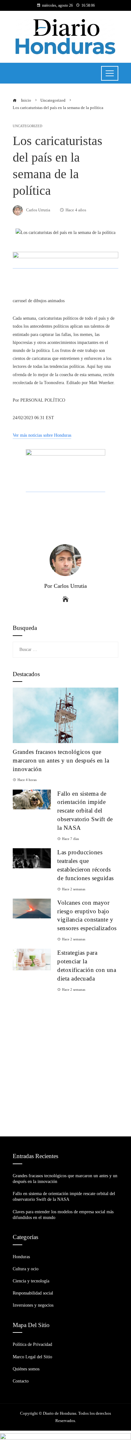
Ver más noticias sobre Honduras (42, 435)
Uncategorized (27, 126)
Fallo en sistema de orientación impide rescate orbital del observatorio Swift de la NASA (85, 810)
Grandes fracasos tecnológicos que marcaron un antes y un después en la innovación (61, 760)
